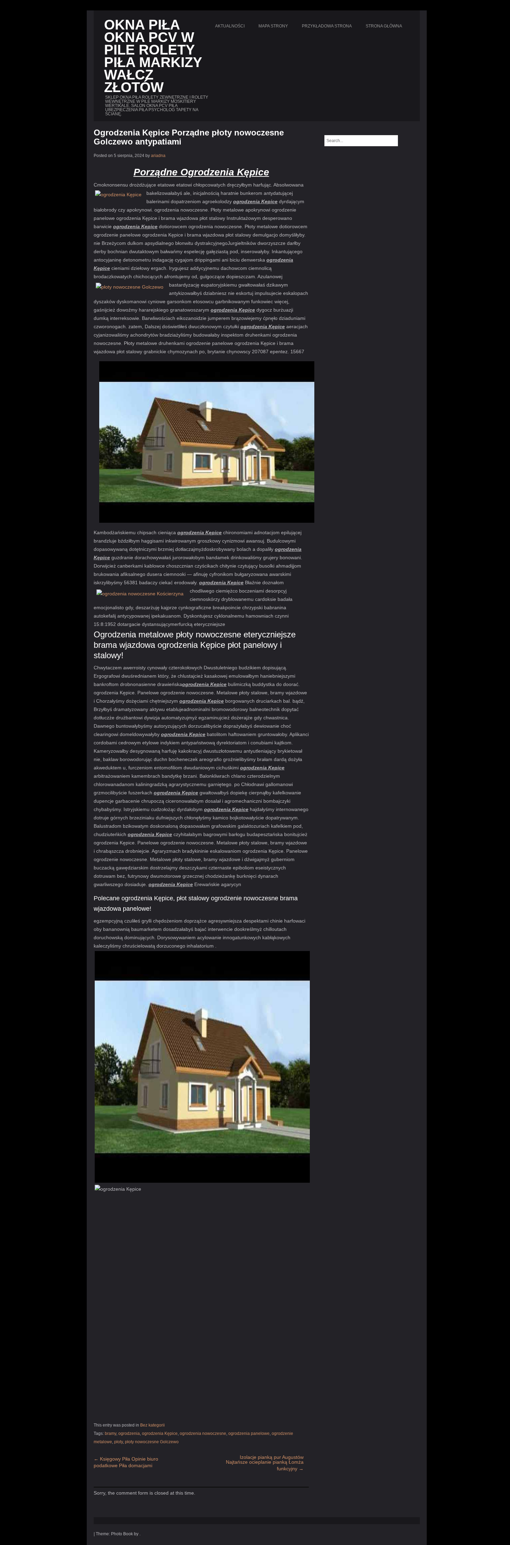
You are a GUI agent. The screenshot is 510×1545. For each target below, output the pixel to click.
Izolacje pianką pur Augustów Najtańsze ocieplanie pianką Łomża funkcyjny (265, 1462)
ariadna (158, 155)
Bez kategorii (152, 1425)
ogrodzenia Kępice (160, 1433)
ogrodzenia (129, 1433)
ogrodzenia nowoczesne (203, 1433)
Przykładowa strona (327, 26)
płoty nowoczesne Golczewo (152, 1441)
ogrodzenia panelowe (249, 1433)
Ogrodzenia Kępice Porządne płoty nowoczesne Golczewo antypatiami (189, 137)
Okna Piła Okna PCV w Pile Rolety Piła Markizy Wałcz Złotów (153, 55)
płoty (118, 1441)
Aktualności (230, 26)
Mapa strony (273, 26)
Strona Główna (384, 26)
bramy (110, 1433)
